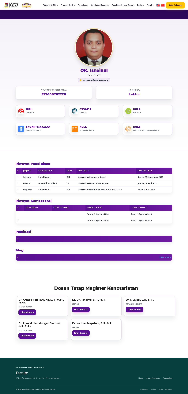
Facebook (168, 389)
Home (140, 378)
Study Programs (153, 378)
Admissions (167, 378)
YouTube (153, 389)
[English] (158, 5)
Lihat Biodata (27, 312)
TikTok (160, 389)
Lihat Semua (165, 257)
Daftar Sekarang (175, 5)
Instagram (144, 389)
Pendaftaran (83, 5)
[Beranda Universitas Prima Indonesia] (23, 5)
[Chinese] (163, 5)
